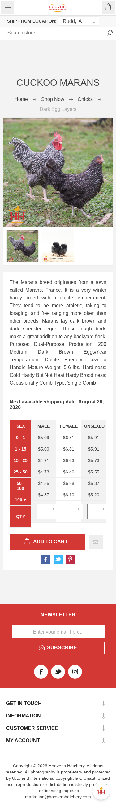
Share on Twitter (58, 559)
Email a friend (96, 542)
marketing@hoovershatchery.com (58, 796)
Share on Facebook (45, 559)
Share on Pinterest (70, 559)
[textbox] (29, 33)
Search (110, 33)
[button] (101, 791)
